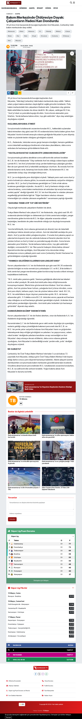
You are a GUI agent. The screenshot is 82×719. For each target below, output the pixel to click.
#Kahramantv (11, 31)
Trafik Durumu (48, 685)
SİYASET (40, 8)
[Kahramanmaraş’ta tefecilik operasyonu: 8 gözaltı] (24, 450)
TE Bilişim (46, 710)
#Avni (9, 40)
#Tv (40, 31)
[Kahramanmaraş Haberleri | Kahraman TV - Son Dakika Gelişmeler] (13, 2)
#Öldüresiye (66, 36)
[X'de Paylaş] (12, 93)
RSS (22, 704)
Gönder (12, 519)
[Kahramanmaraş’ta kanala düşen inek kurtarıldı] (24, 424)
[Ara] (71, 3)
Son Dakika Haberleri (15, 695)
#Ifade (25, 36)
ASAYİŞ (31, 8)
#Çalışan (67, 31)
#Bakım (10, 36)
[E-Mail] (21, 403)
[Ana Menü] (74, 3)
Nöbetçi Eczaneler (15, 681)
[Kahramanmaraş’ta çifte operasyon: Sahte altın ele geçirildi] (58, 424)
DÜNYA (48, 8)
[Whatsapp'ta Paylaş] (16, 93)
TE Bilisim (23, 399)
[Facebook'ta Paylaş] (8, 93)
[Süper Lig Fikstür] (73, 588)
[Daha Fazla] (19, 93)
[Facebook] (35, 674)
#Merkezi (58, 31)
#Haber (22, 31)
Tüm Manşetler (49, 690)
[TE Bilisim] (13, 400)
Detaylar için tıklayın (41, 580)
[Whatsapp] (46, 674)
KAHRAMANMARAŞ (9, 8)
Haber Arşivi (48, 695)
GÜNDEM (23, 8)
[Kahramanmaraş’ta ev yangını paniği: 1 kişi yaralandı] (58, 450)
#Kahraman (31, 31)
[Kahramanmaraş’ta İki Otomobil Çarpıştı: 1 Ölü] (24, 476)
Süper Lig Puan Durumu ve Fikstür (19, 690)
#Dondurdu (44, 36)
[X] (39, 674)
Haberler (9, 14)
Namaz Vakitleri (14, 685)
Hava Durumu (49, 681)
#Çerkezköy (55, 36)
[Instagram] (42, 674)
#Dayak (34, 36)
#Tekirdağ (48, 31)
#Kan (17, 36)
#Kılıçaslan (18, 40)
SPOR (55, 8)
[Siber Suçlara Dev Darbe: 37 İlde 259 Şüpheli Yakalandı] (58, 476)
